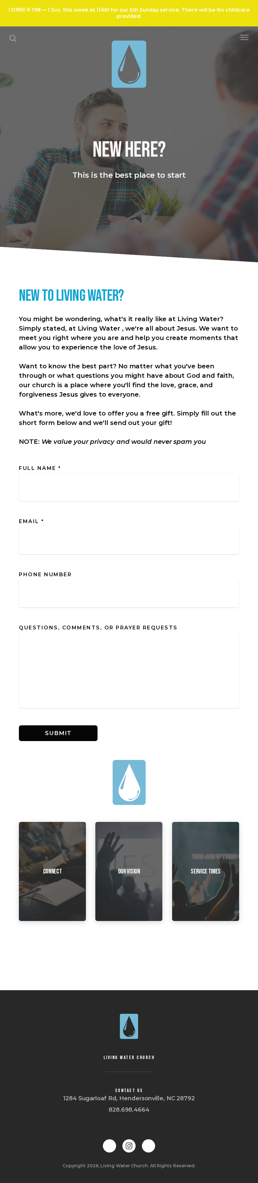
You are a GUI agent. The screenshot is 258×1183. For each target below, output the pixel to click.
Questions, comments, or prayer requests (99, 628)
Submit (58, 733)
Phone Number (45, 575)
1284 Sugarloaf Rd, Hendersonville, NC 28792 (129, 1098)
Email (31, 521)
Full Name (40, 468)
